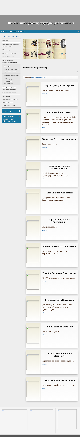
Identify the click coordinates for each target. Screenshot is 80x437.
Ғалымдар (7, 66)
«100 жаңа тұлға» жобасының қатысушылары (9, 81)
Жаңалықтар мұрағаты (9, 105)
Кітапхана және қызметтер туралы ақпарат (10, 45)
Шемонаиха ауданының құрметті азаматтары (11, 71)
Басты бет (5, 40)
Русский (16, 36)
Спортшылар (6, 96)
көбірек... (45, 93)
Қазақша (6, 36)
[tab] (79, 31)
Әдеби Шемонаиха (8, 57)
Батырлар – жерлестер (9, 53)
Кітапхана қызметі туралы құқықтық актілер (10, 101)
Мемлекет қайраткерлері (11, 75)
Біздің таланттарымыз (9, 93)
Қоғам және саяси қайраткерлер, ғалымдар (9, 61)
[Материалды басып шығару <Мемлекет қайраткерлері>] (77, 72)
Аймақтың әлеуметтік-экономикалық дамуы (9, 88)
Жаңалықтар (6, 50)
